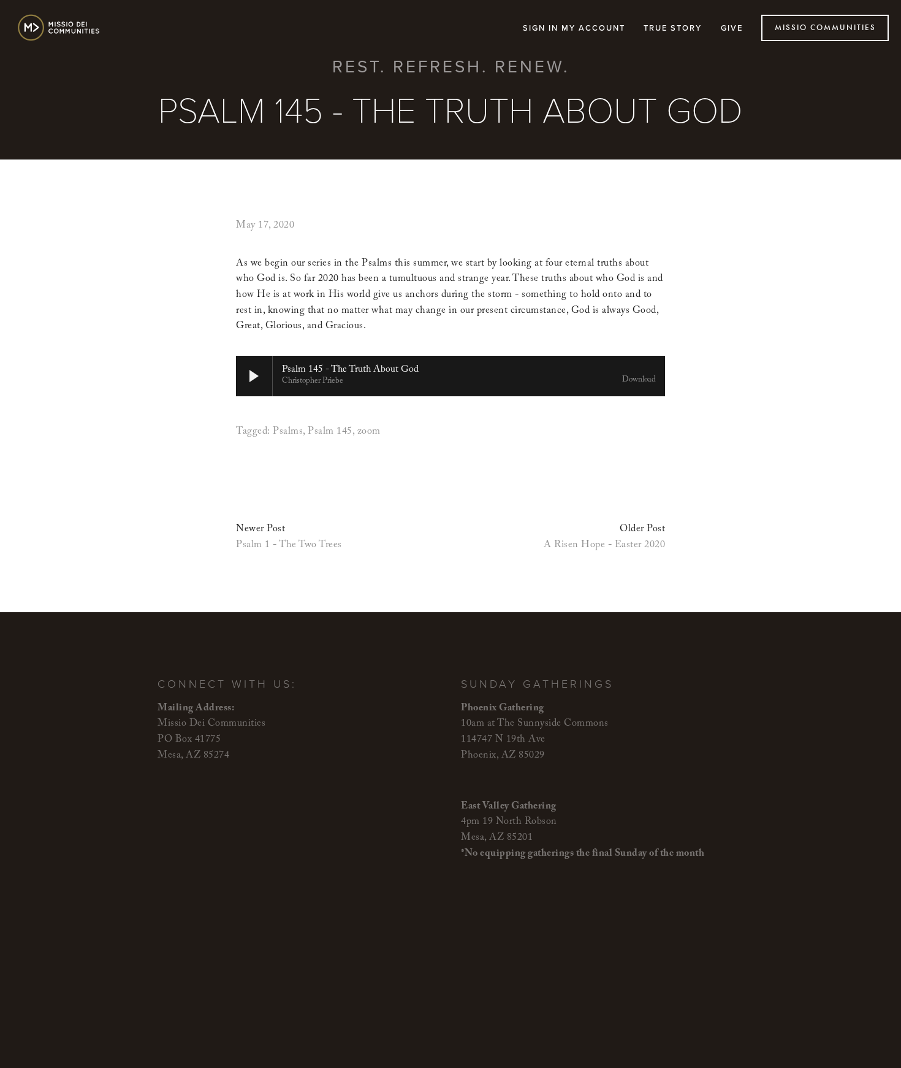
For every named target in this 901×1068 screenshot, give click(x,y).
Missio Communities (825, 28)
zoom (369, 432)
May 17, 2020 (265, 226)
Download (639, 381)
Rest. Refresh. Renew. (450, 66)
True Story (673, 27)
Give (732, 27)
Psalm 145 (330, 432)
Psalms (288, 432)
